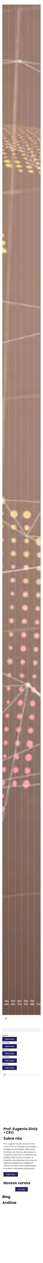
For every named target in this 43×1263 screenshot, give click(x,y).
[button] (21, 1030)
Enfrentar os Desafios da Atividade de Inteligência (21, 1216)
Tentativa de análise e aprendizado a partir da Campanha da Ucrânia (21, 1232)
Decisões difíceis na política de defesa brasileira (18, 1249)
